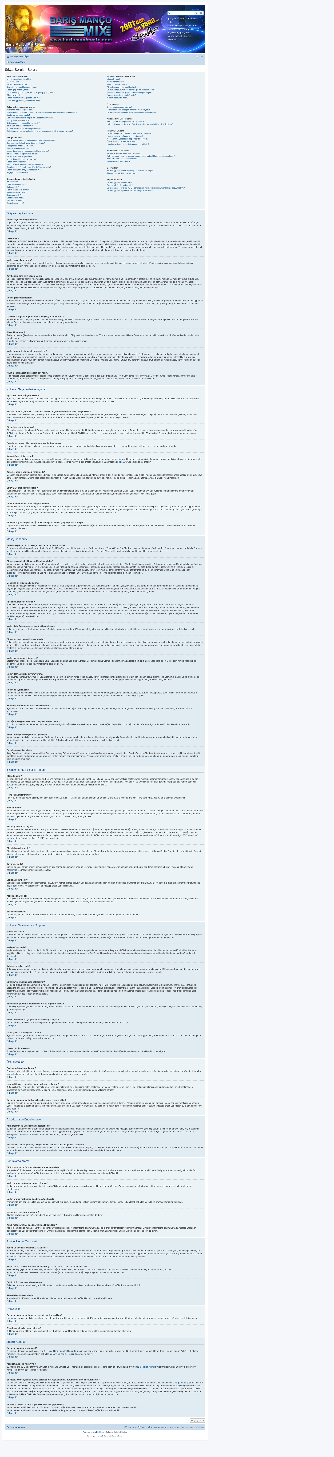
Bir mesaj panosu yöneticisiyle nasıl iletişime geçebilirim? (130, 190)
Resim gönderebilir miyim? (18, 190)
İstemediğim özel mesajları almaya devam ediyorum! (129, 110)
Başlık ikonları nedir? (15, 203)
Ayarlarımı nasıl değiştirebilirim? (20, 110)
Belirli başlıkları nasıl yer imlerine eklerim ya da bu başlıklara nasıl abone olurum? (141, 156)
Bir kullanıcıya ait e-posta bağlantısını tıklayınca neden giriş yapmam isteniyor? (40, 131)
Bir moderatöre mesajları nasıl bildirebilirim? (25, 164)
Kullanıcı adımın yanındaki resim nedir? (23, 123)
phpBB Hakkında (69, 1354)
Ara (196, 13)
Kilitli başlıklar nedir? (15, 200)
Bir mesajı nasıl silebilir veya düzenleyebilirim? (26, 143)
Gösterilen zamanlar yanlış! (18, 115)
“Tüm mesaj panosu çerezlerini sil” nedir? (24, 100)
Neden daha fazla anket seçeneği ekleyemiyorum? (28, 151)
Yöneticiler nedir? (114, 79)
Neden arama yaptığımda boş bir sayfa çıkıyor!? (127, 139)
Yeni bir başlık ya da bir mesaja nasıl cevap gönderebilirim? (31, 140)
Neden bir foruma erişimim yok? (20, 156)
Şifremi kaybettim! (14, 95)
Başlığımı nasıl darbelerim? (18, 172)
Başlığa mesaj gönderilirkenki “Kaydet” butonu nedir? (29, 167)
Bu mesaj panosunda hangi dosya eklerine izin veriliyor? (130, 171)
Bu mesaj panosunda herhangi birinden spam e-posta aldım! (132, 112)
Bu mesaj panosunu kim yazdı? (120, 182)
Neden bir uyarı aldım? (16, 162)
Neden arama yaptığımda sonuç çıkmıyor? (125, 136)
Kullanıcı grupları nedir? (117, 84)
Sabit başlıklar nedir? (15, 198)
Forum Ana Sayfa (17, 1427)
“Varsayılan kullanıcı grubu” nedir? (121, 95)
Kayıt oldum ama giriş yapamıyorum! (22, 87)
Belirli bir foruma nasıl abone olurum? (122, 159)
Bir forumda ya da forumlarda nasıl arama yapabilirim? (129, 133)
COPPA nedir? (13, 82)
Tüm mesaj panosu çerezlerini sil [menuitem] (164, 1427)
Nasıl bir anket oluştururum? (18, 148)
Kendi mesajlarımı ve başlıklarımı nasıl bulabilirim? (128, 144)
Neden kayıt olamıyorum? (17, 84)
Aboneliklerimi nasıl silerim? (118, 161)
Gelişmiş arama (201, 13)
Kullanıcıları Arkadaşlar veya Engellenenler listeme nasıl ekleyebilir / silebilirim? (140, 124)
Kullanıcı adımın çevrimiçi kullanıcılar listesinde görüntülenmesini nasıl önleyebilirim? (42, 112)
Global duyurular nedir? (16, 192)
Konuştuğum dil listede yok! (18, 120)
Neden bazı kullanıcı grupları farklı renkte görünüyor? (129, 92)
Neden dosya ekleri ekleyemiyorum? (22, 159)
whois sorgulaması (177, 1383)
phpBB (122, 462)
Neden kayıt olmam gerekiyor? (20, 79)
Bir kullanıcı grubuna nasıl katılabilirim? (123, 87)
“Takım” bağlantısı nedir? (117, 98)
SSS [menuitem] (29, 57)
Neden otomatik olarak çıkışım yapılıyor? (24, 98)
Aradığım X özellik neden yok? (120, 185)
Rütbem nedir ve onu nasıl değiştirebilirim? (24, 128)
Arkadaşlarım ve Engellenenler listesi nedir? (125, 122)
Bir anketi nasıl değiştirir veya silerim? (22, 154)
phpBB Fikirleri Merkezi (145, 1367)
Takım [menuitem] (143, 1427)
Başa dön (13, 231)
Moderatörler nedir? (115, 82)
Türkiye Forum (117, 1436)
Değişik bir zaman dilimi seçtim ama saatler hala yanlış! (30, 118)
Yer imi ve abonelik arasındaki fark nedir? (124, 153)
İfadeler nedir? (13, 187)
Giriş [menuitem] (202, 57)
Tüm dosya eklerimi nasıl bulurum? (121, 173)
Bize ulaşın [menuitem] (132, 1427)
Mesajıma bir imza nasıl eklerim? (20, 146)
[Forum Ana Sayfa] (85, 24)
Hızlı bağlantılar (16, 57)
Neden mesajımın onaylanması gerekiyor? (24, 170)
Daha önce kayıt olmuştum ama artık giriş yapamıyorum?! (31, 92)
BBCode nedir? (13, 182)
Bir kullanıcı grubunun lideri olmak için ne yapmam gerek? (131, 90)
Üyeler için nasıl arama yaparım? (121, 141)
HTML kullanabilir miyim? (17, 184)
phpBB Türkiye (104, 1436)
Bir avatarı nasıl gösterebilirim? (20, 126)
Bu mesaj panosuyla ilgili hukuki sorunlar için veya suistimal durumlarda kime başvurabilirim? (146, 188)
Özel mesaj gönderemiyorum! (119, 107)
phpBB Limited (47, 1351)
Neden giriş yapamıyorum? (18, 90)
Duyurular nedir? (14, 195)
